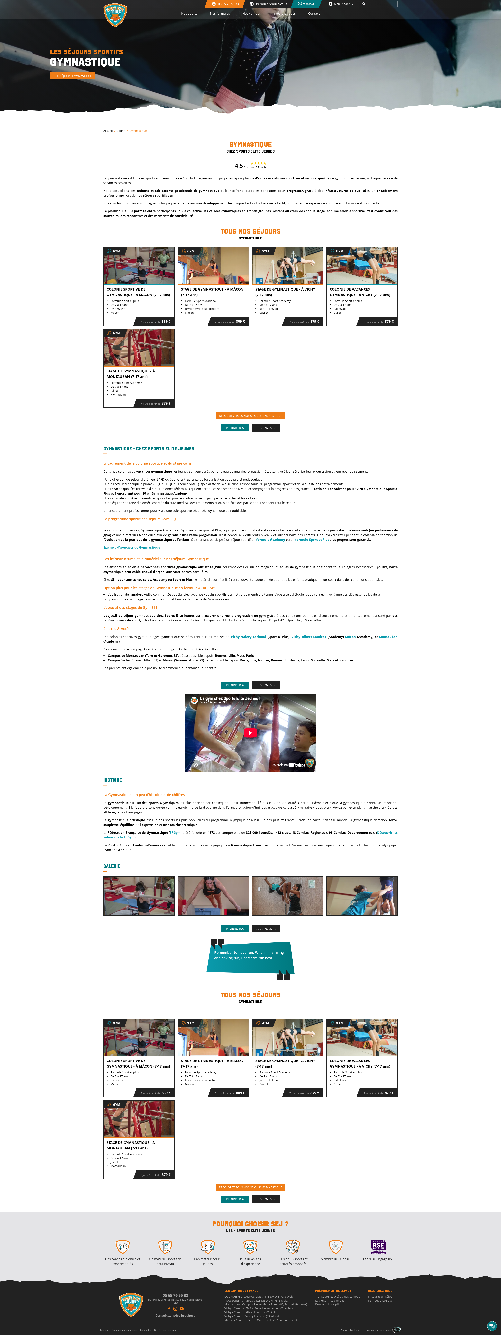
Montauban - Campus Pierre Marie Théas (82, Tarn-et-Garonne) (265, 1304)
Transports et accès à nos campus (337, 1296)
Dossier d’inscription (328, 1304)
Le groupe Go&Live (380, 1300)
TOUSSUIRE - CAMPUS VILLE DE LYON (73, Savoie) (256, 1300)
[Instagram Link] (175, 1309)
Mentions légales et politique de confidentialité (125, 1330)
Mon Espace (342, 4)
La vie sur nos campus (329, 1300)
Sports (121, 131)
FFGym (175, 832)
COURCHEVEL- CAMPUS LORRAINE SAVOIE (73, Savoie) (259, 1296)
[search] (364, 3)
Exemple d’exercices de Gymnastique (131, 547)
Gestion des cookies (165, 1330)
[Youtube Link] (182, 1309)
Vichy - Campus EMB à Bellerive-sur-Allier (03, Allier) (258, 1308)
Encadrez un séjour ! (381, 1296)
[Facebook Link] (169, 1309)
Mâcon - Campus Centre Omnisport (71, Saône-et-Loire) (260, 1320)
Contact (314, 13)
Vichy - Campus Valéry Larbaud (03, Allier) (251, 1316)
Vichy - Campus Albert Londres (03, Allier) (251, 1312)
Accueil (108, 131)
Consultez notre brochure (175, 1315)
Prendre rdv (235, 428)
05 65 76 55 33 (266, 428)
